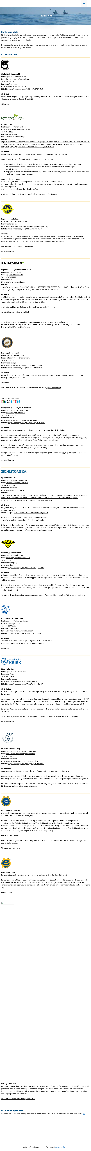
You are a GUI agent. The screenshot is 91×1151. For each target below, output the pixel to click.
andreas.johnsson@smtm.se (17, 483)
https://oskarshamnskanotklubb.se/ (19, 631)
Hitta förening (6, 892)
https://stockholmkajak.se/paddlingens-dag (22, 681)
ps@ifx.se (10, 674)
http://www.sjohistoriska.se (16, 490)
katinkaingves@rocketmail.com (18, 558)
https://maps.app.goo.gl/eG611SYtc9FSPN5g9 (25, 89)
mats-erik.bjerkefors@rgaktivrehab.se (20, 754)
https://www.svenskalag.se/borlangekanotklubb (24, 365)
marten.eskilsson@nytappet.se (18, 129)
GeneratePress (61, 1147)
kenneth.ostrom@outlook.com (18, 79)
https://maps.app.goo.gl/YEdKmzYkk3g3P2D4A (26, 567)
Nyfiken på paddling (53, 388)
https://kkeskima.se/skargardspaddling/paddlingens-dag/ (27, 226)
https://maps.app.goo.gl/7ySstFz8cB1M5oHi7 (25, 684)
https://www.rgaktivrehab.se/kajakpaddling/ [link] (22, 761)
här (84, 1114)
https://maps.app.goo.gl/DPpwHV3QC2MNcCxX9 (26, 423)
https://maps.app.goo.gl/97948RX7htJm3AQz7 (25, 368)
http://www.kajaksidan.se (15, 282)
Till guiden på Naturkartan (11, 848)
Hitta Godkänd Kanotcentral (12, 835)
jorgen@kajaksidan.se (14, 274)
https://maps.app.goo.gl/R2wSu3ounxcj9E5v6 (25, 229)
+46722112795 (10, 626)
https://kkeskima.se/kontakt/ (17, 221)
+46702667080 (10, 415)
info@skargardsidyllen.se (15, 413)
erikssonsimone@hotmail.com (18, 358)
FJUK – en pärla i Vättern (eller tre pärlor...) (69, 595)
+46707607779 (10, 277)
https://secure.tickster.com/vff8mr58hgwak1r (31, 512)
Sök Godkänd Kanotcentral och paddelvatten (18, 1099)
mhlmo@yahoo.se (13, 623)
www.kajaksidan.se (61, 322)
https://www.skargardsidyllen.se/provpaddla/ (22, 420)
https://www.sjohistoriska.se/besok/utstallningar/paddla (22, 520)
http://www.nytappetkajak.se (16, 137)
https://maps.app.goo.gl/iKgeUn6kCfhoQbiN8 (25, 633)
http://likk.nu (10, 565)
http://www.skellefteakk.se (16, 86)
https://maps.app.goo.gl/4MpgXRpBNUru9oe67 (26, 764)
